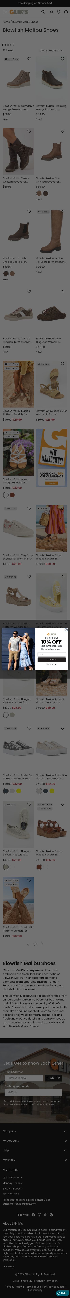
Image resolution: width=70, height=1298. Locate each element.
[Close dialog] (66, 629)
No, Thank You (51, 664)
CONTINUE (51, 659)
